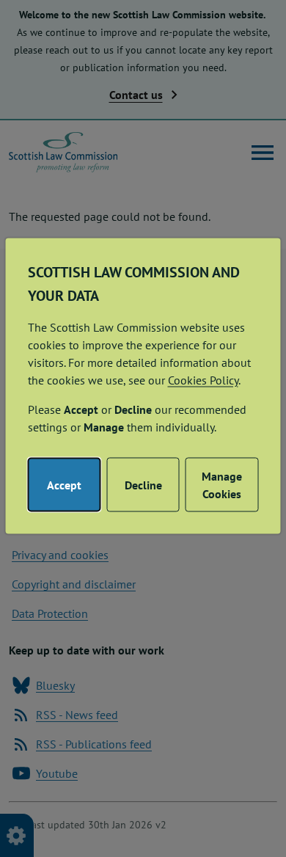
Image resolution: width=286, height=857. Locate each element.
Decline (143, 484)
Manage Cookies (222, 484)
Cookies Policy (203, 379)
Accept (64, 484)
